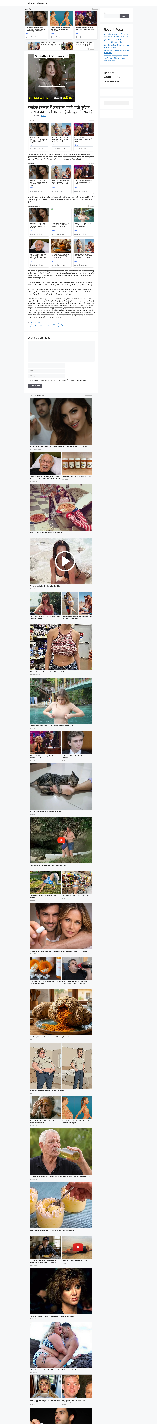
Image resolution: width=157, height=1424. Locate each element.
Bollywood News (35, 322)
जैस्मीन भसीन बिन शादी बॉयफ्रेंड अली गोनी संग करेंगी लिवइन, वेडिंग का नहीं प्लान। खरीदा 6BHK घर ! (116, 58)
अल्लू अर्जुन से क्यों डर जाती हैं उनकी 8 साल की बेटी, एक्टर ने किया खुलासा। (47, 324)
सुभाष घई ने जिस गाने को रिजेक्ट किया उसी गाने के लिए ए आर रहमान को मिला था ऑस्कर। (50, 326)
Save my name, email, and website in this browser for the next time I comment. (59, 380)
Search (106, 13)
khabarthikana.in (37, 3)
